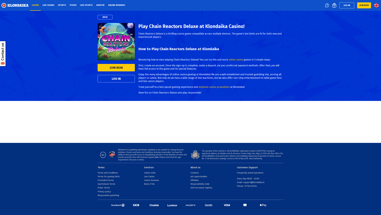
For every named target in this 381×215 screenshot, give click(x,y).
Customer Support (247, 167)
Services (149, 167)
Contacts (194, 173)
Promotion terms (106, 180)
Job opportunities (198, 176)
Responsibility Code (199, 184)
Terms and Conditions (108, 173)
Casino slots (150, 173)
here (157, 157)
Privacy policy (104, 191)
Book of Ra (149, 184)
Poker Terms (104, 187)
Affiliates (194, 180)
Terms (101, 167)
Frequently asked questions (250, 173)
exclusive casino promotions (214, 87)
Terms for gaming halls (109, 176)
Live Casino (149, 176)
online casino (236, 59)
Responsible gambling (108, 195)
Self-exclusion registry (201, 187)
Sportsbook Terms (106, 184)
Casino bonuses (151, 180)
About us (195, 167)
